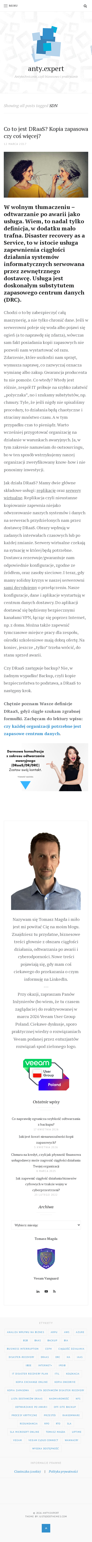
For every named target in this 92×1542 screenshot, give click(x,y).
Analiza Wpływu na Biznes (25, 1332)
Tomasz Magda (55, 1431)
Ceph (48, 1348)
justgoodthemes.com (53, 1516)
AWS (66, 1332)
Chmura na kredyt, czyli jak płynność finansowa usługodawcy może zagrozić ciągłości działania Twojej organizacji (46, 1160)
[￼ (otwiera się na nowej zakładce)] (46, 766)
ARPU (54, 1332)
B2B (25, 1340)
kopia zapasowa (18, 1390)
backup (52, 1340)
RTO (58, 1423)
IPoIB (62, 1365)
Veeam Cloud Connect (43, 1440)
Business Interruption (23, 1348)
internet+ (45, 1365)
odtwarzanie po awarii (31, 1407)
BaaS (37, 1340)
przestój (50, 1415)
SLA (69, 1423)
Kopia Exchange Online (32, 1382)
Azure (80, 1332)
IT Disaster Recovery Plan (30, 1373)
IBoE (29, 1365)
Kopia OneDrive (65, 1382)
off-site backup (65, 1407)
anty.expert (46, 68)
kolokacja (72, 1373)
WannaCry (71, 1440)
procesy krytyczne (24, 1415)
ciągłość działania (71, 1348)
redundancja (29, 1423)
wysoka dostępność (45, 1448)
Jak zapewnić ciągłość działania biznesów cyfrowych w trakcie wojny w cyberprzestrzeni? (46, 1184)
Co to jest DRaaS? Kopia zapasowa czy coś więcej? (46, 132)
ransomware (71, 1415)
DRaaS (45, 1357)
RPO (46, 1423)
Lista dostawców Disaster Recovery (60, 1390)
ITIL (57, 1373)
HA (68, 1357)
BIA (66, 1340)
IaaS (80, 1357)
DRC (57, 1357)
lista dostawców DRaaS (26, 1398)
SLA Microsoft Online (24, 1431)
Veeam (17, 1440)
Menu (13, 5)
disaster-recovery (21, 1357)
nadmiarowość (59, 1398)
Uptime (77, 1431)
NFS (78, 1398)
